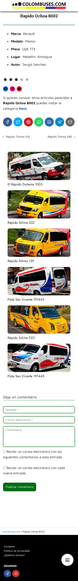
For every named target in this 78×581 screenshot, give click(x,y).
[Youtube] (16, 573)
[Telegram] (59, 122)
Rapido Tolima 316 (18, 136)
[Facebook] (7, 122)
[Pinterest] (28, 122)
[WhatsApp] (38, 122)
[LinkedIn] (49, 122)
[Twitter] (18, 122)
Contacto (9, 546)
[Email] (70, 122)
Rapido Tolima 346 (60, 136)
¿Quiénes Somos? (14, 555)
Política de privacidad (17, 550)
